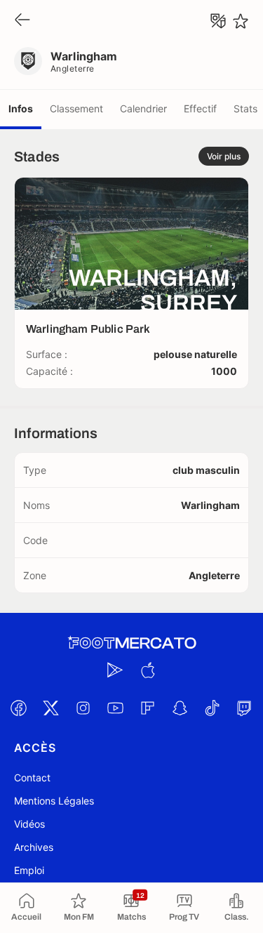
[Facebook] (18, 707)
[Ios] (148, 669)
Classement (76, 108)
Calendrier (143, 108)
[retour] (22, 20)
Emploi (29, 870)
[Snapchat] (180, 707)
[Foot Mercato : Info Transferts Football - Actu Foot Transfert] (131, 643)
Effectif (200, 108)
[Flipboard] (148, 707)
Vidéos (29, 824)
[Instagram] (83, 707)
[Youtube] (115, 707)
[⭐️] (240, 21)
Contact (32, 777)
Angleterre (72, 68)
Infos (20, 108)
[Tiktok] (212, 707)
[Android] (115, 669)
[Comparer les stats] (218, 21)
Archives (33, 847)
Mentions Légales (54, 801)
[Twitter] (51, 707)
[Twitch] (244, 707)
